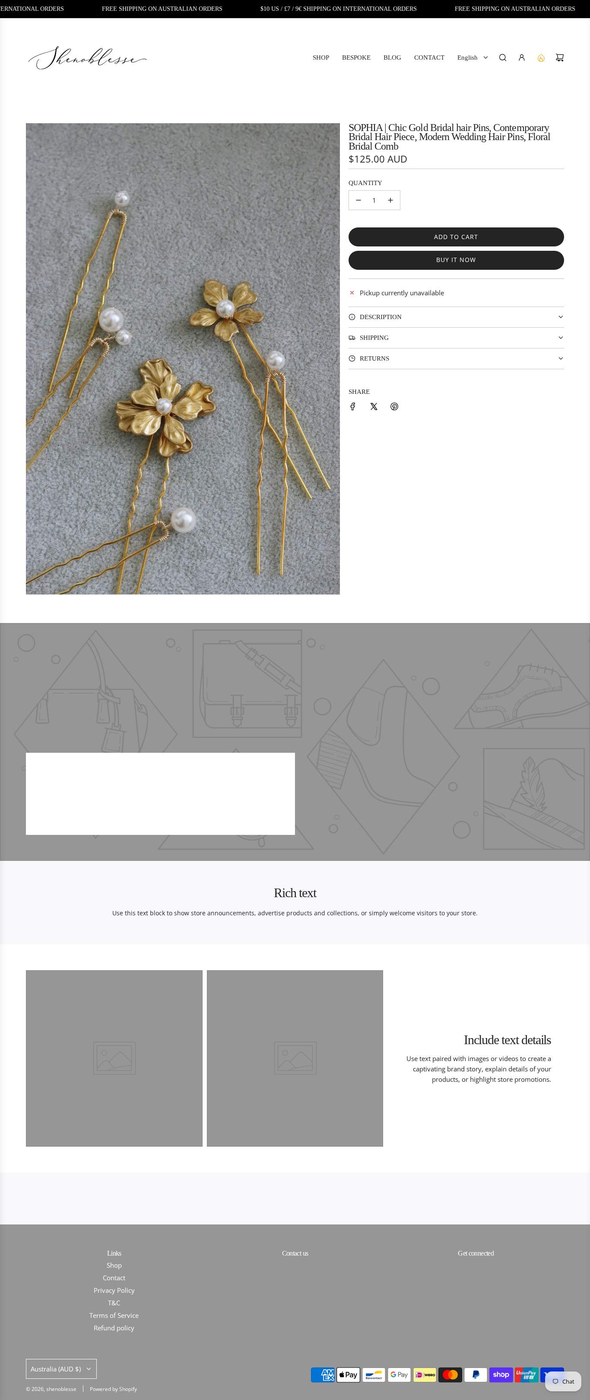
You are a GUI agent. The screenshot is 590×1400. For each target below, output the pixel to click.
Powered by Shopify (113, 1389)
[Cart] (559, 57)
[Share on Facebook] (352, 408)
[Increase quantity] (390, 200)
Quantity (365, 182)
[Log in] (521, 57)
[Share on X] (373, 408)
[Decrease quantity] (358, 200)
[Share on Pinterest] (394, 408)
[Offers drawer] (540, 57)
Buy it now (456, 260)
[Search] (502, 57)
